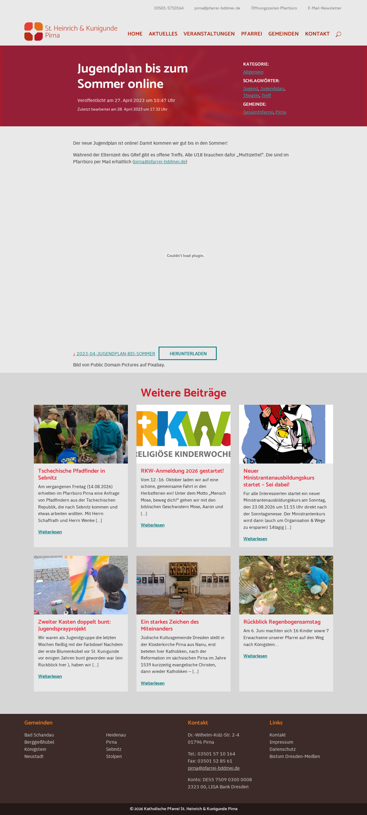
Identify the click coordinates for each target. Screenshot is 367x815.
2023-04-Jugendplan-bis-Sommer (116, 353)
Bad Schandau (39, 734)
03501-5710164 (169, 8)
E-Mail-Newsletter (324, 8)
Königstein (35, 749)
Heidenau (116, 734)
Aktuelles (163, 34)
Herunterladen (188, 353)
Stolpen (114, 756)
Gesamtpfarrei (258, 112)
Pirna (281, 112)
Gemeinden (283, 34)
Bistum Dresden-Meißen (295, 756)
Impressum (281, 742)
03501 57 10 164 (216, 753)
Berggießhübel (39, 742)
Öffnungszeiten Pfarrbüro (274, 8)
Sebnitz (113, 749)
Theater (251, 95)
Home (135, 34)
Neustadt (34, 756)
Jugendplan (272, 88)
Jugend (250, 88)
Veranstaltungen (209, 34)
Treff (266, 95)
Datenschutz (283, 749)
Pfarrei (251, 34)
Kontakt (317, 34)
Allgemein (253, 71)
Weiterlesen (50, 532)
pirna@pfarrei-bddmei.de (217, 8)
